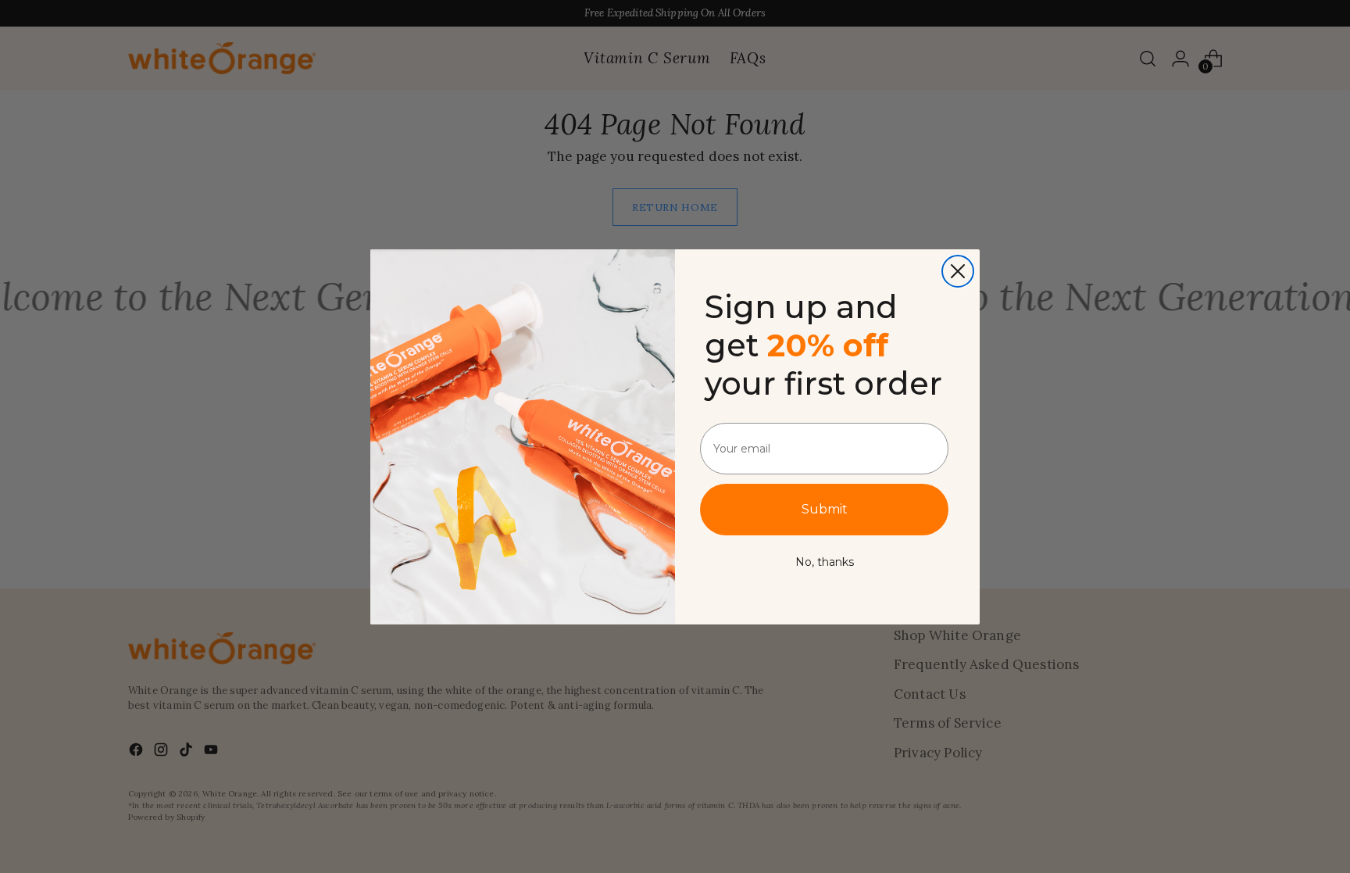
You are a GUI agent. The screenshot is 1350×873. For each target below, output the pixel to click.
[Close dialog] (957, 271)
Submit (825, 509)
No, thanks (824, 562)
